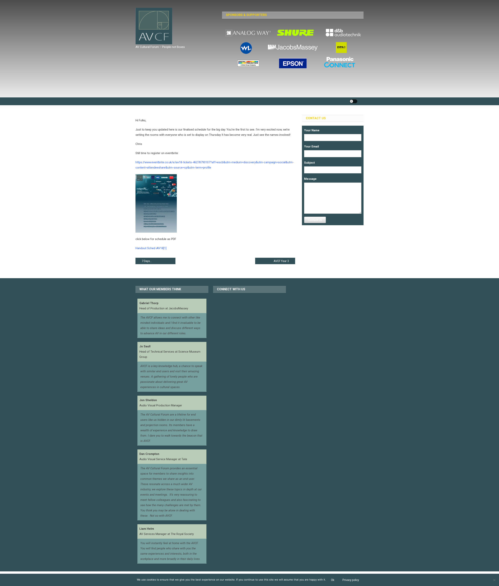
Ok (332, 580)
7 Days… (147, 261)
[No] (494, 580)
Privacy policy (350, 580)
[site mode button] (353, 101)
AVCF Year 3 (281, 261)
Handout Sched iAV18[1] (150, 248)
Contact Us (315, 220)
